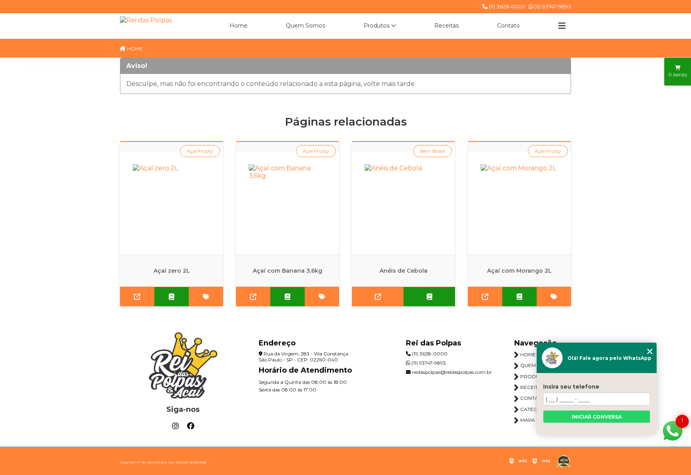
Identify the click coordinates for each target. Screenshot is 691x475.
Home (239, 25)
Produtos (376, 25)
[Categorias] (562, 26)
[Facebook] (191, 426)
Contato (508, 25)
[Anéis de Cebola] (403, 203)
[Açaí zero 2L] (171, 203)
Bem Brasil (432, 151)
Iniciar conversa (597, 417)
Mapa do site (538, 420)
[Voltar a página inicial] (146, 20)
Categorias (536, 409)
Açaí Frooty (200, 151)
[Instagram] (176, 426)
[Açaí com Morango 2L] (519, 203)
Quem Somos (305, 25)
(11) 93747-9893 (552, 6)
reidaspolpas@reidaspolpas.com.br (451, 372)
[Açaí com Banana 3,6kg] (287, 203)
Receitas (446, 25)
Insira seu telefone (571, 386)
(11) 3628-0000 (506, 6)
